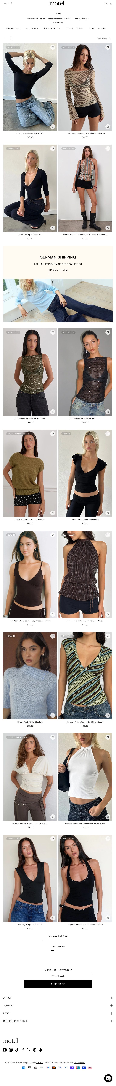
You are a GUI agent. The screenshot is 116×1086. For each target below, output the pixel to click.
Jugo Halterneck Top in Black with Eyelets (85, 924)
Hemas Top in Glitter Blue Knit (30, 722)
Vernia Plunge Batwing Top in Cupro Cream (30, 823)
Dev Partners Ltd (79, 1063)
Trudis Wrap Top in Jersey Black (30, 234)
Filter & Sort (102, 38)
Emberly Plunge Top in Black (30, 924)
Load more (58, 946)
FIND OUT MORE (58, 270)
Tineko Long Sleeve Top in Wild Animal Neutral (85, 133)
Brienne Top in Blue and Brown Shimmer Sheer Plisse (85, 234)
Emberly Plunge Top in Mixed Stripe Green (85, 722)
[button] (52, 47)
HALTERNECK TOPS (52, 28)
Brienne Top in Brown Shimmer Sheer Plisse (85, 621)
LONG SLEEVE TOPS (97, 28)
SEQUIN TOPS (32, 28)
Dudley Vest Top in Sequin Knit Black (85, 418)
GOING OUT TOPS (12, 28)
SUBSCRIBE (58, 984)
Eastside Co (40, 1063)
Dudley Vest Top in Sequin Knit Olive (30, 418)
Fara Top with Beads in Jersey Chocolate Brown (30, 621)
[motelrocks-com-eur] (56, 3)
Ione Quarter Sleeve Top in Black (30, 133)
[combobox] (11, 3)
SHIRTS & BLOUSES (74, 28)
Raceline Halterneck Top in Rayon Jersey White (85, 823)
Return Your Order (15, 1021)
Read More (58, 22)
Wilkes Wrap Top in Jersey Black (85, 519)
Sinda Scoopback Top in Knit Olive (30, 519)
